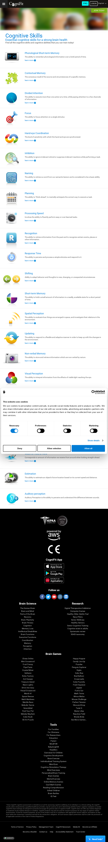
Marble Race (28, 702)
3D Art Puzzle (28, 720)
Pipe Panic (27, 667)
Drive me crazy (28, 688)
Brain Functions (27, 634)
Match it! (28, 693)
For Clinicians (53, 732)
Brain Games (53, 776)
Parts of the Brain (27, 614)
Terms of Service (17, 827)
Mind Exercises (53, 770)
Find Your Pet (28, 711)
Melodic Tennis (28, 705)
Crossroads (79, 679)
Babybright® (53, 747)
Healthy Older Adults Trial (78, 614)
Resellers (53, 750)
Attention (28, 649)
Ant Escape (28, 679)
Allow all (88, 448)
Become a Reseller (30, 832)
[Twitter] (48, 596)
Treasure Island (27, 682)
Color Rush (28, 717)
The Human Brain (27, 608)
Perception (27, 646)
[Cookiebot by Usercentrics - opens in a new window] (93, 392)
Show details (94, 440)
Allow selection (54, 448)
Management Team (46, 827)
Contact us (43, 832)
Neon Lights (28, 685)
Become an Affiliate (89, 827)
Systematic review (77, 631)
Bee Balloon (79, 676)
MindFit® (53, 744)
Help (51, 832)
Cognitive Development (53, 755)
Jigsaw (79, 688)
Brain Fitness (27, 623)
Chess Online (27, 658)
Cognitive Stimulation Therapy (53, 767)
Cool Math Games (53, 785)
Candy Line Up (79, 661)
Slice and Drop (79, 705)
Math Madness (28, 699)
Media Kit (76, 827)
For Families (53, 729)
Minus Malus (79, 696)
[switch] (41, 431)
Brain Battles (53, 793)
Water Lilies (79, 711)
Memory (27, 643)
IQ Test (54, 796)
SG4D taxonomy (78, 634)
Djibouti (9, 838)
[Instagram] (60, 596)
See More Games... (79, 720)
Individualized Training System (53, 761)
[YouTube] (54, 596)
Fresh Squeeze (79, 685)
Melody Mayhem (28, 714)
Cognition (27, 626)
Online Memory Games (53, 782)
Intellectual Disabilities (27, 631)
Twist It (79, 708)
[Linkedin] (66, 596)
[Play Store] (54, 573)
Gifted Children (53, 790)
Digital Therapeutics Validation (78, 608)
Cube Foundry (79, 682)
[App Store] (54, 566)
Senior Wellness (77, 620)
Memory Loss (27, 628)
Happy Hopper (79, 658)
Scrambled (28, 708)
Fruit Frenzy (28, 664)
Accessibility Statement (64, 832)
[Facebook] (42, 596)
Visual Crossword (27, 691)
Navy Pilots (78, 617)
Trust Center (80, 832)
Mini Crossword (28, 661)
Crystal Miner (28, 670)
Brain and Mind (27, 611)
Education (53, 738)
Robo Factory (28, 676)
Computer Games (77, 611)
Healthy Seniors (77, 623)
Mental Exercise (53, 779)
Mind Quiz (53, 764)
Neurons (27, 617)
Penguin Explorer (79, 667)
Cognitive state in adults (77, 628)
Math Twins (79, 693)
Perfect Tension (79, 702)
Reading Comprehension (53, 788)
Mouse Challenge (79, 699)
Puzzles (79, 664)
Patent (53, 741)
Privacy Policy (31, 827)
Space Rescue (28, 696)
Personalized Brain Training (53, 773)
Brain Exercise (54, 758)
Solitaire (27, 673)
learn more (29, 60)
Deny (19, 448)
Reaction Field (79, 714)
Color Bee (79, 673)
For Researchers (53, 735)
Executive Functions (27, 637)
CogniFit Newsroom (63, 827)
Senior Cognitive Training (77, 626)
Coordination (27, 640)
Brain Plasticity (27, 620)
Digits (79, 670)
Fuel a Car (79, 691)
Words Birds (79, 717)
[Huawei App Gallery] (54, 580)
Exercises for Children (53, 753)
